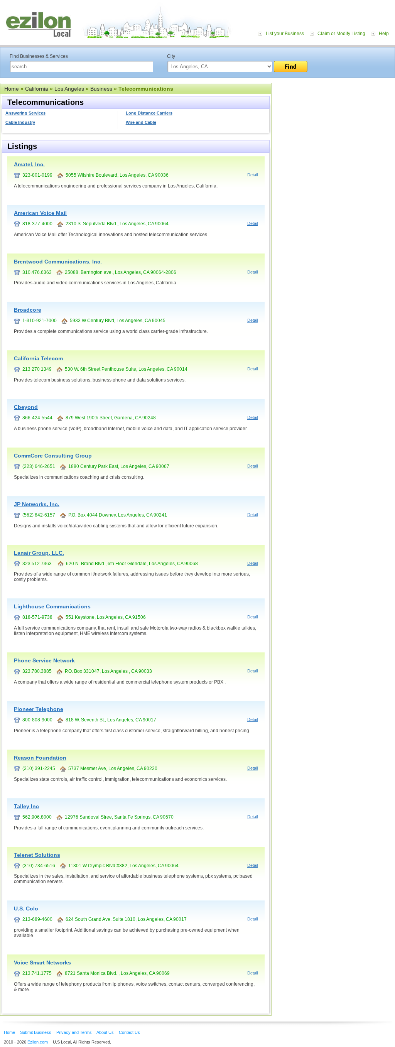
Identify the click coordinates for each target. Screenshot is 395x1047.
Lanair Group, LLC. (39, 553)
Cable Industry (20, 122)
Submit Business (35, 1032)
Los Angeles (69, 89)
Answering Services (25, 113)
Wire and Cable (141, 122)
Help (384, 33)
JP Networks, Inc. (36, 504)
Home (11, 89)
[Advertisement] (333, 130)
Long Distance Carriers (149, 113)
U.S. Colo (26, 908)
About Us (105, 1032)
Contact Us (129, 1032)
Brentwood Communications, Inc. (58, 261)
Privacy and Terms (74, 1032)
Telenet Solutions (37, 855)
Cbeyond (26, 407)
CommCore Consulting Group (53, 456)
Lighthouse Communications (52, 606)
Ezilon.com (37, 1042)
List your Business (285, 33)
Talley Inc (26, 806)
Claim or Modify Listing (341, 33)
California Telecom (38, 358)
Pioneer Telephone (38, 709)
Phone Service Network (44, 660)
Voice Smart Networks (42, 962)
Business (101, 89)
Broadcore (27, 310)
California (36, 89)
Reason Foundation (40, 758)
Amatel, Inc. (29, 164)
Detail (252, 174)
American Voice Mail (40, 213)
